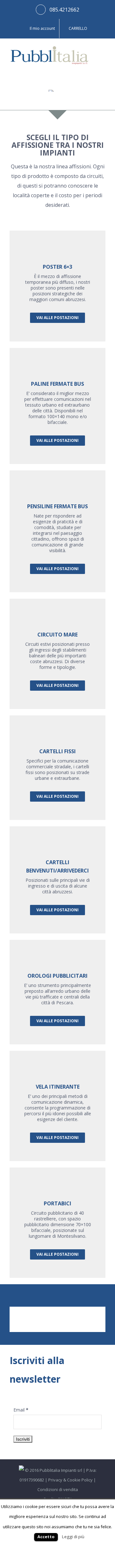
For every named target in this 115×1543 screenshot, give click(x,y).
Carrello (78, 28)
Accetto (46, 1536)
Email (20, 1410)
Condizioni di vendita (57, 1489)
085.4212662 (64, 9)
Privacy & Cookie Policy (70, 1480)
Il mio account (42, 28)
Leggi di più (73, 1536)
